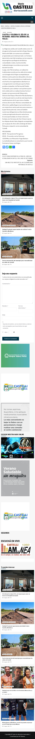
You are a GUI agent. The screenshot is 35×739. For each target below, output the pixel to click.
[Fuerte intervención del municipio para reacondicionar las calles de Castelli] (17, 247)
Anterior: (17, 156)
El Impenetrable (12, 225)
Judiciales (5, 686)
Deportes (5, 718)
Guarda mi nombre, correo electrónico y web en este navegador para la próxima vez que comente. (17, 326)
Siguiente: (19, 162)
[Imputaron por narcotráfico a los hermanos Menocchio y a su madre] (17, 677)
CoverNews (13, 736)
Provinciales (10, 686)
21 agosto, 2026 (6, 694)
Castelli (4, 32)
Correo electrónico (22, 307)
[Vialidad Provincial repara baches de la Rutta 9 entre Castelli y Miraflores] (17, 216)
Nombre (5, 306)
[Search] (32, 17)
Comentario (6, 283)
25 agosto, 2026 (6, 202)
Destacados (9, 32)
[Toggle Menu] (32, 22)
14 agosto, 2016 (7, 41)
